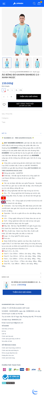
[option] (22, 32)
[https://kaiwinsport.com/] (18, 3)
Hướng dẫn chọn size (8, 355)
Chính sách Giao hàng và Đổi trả (11, 348)
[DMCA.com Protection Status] (8, 383)
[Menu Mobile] (4, 3)
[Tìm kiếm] (34, 3)
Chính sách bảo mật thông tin (10, 350)
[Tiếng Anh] (3, 202)
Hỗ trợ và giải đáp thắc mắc (9, 353)
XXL (21, 90)
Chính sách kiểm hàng (8, 358)
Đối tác (4, 331)
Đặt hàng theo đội (25, 105)
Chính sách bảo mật (7, 336)
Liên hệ (4, 334)
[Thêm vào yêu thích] (4, 104)
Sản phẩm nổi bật (7, 341)
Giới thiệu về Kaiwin (8, 329)
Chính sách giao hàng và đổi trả (11, 339)
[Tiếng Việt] (3, 198)
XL (16, 90)
